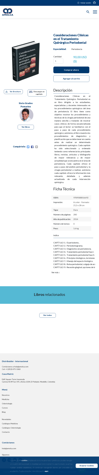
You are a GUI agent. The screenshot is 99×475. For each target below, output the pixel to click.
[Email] (36, 147)
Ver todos (47, 315)
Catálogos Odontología (11, 428)
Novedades (6, 419)
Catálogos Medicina (10, 423)
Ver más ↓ (55, 272)
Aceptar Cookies (87, 466)
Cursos (5, 408)
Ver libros (26, 127)
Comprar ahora (71, 70)
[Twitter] (28, 147)
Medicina (5, 399)
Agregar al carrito (71, 78)
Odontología (7, 403)
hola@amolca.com (9, 448)
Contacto (6, 432)
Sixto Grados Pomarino (26, 104)
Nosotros (6, 395)
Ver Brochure (15, 92)
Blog (4, 412)
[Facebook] (32, 147)
